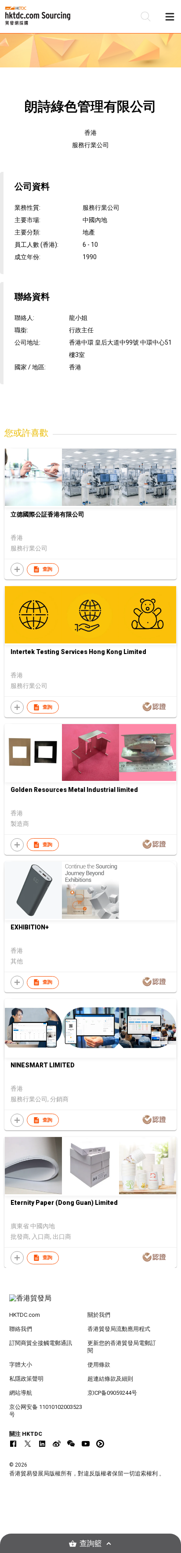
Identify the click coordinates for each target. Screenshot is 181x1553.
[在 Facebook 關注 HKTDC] (13, 1444)
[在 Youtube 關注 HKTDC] (86, 1444)
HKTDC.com (24, 1315)
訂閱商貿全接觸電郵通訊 (40, 1343)
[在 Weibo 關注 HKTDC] (57, 1444)
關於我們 (98, 1315)
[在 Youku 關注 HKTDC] (100, 1444)
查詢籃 (91, 1543)
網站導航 (20, 1393)
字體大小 (20, 1364)
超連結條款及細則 (110, 1378)
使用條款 (98, 1364)
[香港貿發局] (90, 1302)
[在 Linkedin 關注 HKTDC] (42, 1444)
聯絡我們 (20, 1329)
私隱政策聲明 (26, 1378)
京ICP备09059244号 (112, 1393)
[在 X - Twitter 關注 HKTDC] (28, 1444)
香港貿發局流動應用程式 (118, 1329)
